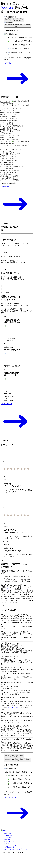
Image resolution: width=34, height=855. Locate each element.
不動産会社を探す (10, 835)
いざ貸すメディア (10, 841)
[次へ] (1, 289)
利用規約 (7, 843)
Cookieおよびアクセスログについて (15, 849)
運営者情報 (8, 834)
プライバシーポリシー (11, 845)
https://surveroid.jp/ (9, 589)
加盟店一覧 (8, 837)
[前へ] (1, 286)
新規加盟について (10, 839)
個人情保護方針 (9, 847)
